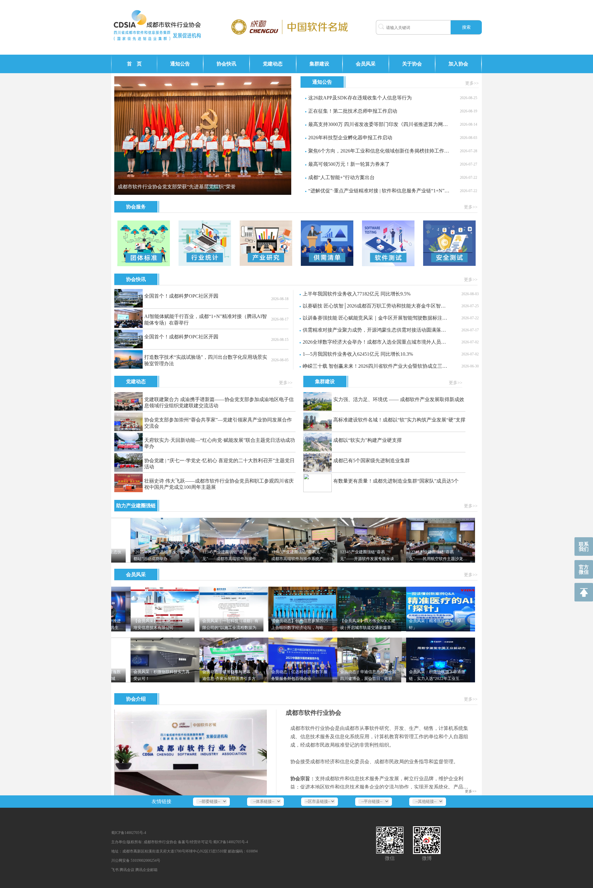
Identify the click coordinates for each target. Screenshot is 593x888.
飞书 (115, 870)
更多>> (472, 83)
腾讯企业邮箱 (146, 870)
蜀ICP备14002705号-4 (128, 833)
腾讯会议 (127, 870)
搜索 (466, 27)
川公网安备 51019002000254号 (135, 860)
